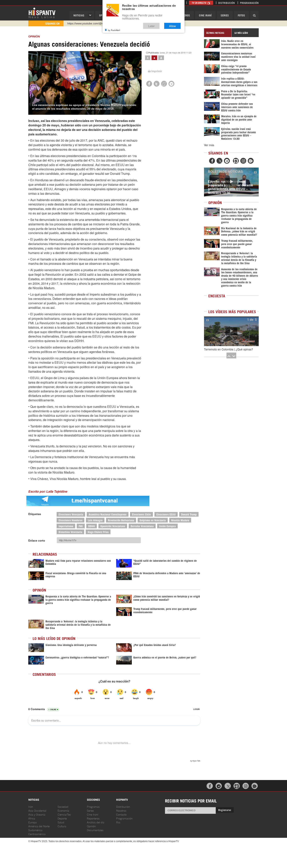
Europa (32, 822)
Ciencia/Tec (64, 814)
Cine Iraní (205, 15)
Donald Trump (189, 514)
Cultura (62, 826)
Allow (172, 26)
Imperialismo (66, 526)
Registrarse (224, 809)
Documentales (95, 830)
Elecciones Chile (141, 514)
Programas (93, 806)
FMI (81, 526)
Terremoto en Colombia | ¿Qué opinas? (228, 349)
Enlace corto (36, 540)
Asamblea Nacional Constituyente (108, 514)
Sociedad (63, 806)
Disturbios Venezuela (70, 531)
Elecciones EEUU (166, 514)
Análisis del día (95, 822)
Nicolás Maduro (180, 520)
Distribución (226, 2)
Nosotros (121, 810)
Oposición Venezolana (112, 526)
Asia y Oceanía (36, 814)
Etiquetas (34, 514)
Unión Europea (167, 526)
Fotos (241, 15)
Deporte (62, 818)
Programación (249, 2)
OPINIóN (34, 36)
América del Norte (39, 826)
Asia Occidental (37, 810)
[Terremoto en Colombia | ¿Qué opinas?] (231, 331)
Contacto (121, 814)
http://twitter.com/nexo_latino (85, 23)
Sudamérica (35, 830)
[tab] (217, 32)
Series (225, 15)
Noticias (78, 15)
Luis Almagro (95, 520)
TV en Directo (199, 2)
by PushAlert (114, 30)
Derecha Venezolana (142, 526)
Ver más (209, 145)
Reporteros (93, 818)
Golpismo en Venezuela (153, 520)
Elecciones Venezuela (71, 514)
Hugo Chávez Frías (98, 531)
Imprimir (156, 71)
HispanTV (42, 13)
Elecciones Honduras (70, 520)
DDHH (91, 526)
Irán (30, 806)
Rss (118, 822)
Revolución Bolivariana (121, 520)
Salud (61, 822)
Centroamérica (36, 833)
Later (151, 26)
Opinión (91, 826)
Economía (63, 810)
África (31, 818)
